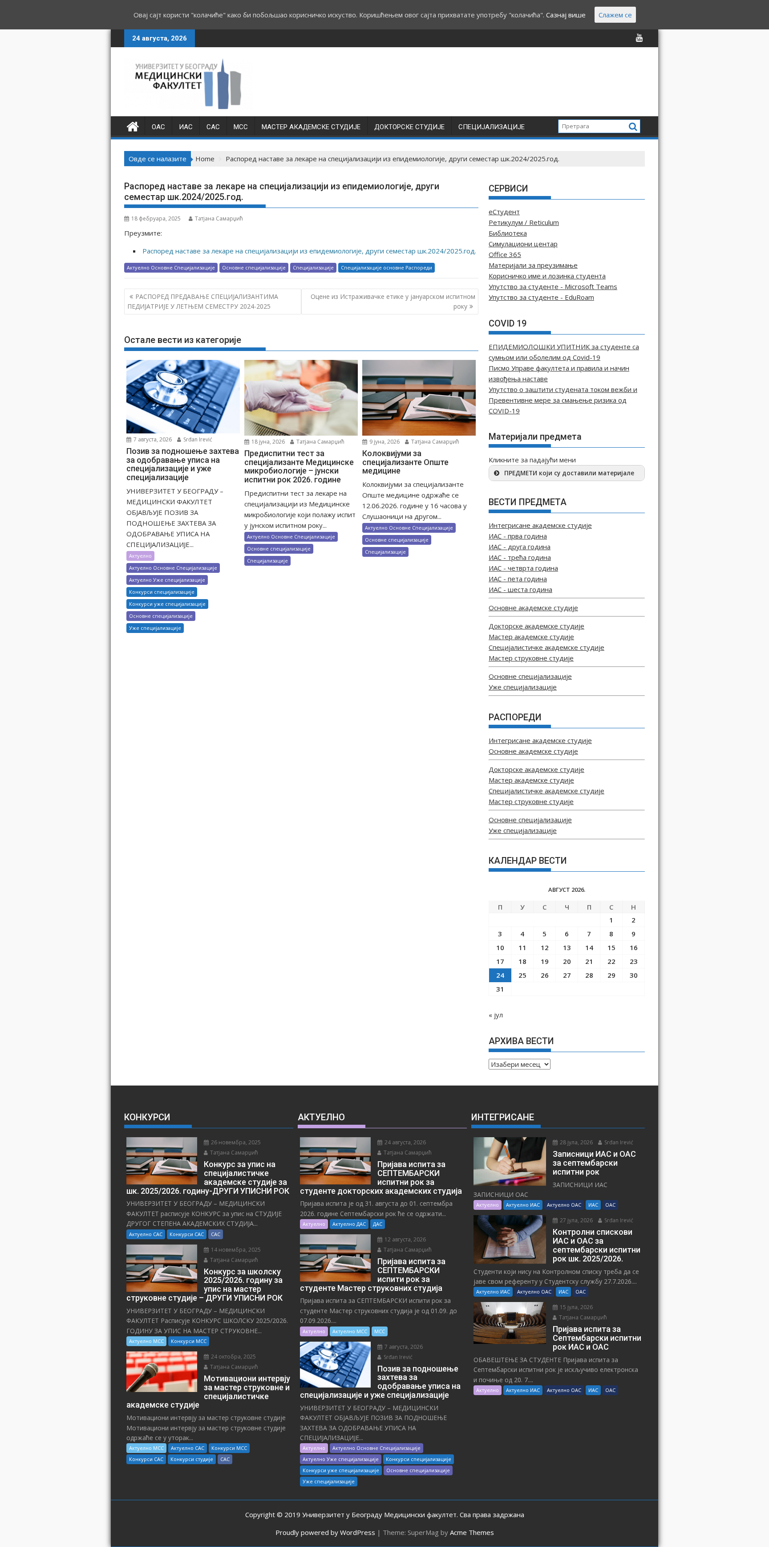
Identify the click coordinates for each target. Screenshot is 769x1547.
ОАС (158, 127)
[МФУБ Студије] (133, 125)
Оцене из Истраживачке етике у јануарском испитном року (393, 301)
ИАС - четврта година (523, 567)
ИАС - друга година (519, 546)
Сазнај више (566, 14)
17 (500, 961)
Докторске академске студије (536, 625)
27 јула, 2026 (576, 1220)
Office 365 (505, 254)
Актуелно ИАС (523, 1204)
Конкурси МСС (188, 1341)
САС (213, 127)
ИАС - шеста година (520, 589)
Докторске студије (409, 127)
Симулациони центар (523, 243)
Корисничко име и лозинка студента (547, 275)
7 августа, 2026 (152, 439)
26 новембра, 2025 (235, 1142)
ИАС (186, 127)
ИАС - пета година (518, 578)
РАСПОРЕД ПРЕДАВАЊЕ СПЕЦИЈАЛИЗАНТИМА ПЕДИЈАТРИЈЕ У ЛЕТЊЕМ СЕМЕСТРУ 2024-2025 (202, 301)
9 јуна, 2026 (384, 441)
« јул (496, 1014)
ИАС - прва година (518, 535)
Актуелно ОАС (564, 1204)
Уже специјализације (155, 628)
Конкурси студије (191, 1459)
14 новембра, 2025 (235, 1249)
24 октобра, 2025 (233, 1356)
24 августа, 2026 (404, 1142)
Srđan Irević (197, 439)
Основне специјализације (254, 267)
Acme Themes (472, 1532)
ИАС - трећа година (520, 557)
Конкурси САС (187, 1234)
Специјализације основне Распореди (386, 267)
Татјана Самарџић (219, 218)
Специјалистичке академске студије (546, 647)
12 (545, 947)
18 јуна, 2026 (267, 441)
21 (589, 961)
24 (500, 975)
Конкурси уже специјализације (167, 603)
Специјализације (491, 127)
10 (500, 947)
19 (545, 961)
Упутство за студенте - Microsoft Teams (553, 286)
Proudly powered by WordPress (325, 1532)
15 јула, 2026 (576, 1307)
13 (567, 947)
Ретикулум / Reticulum (524, 222)
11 (522, 947)
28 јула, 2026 (576, 1142)
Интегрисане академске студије (540, 525)
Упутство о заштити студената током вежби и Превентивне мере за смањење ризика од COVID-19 (563, 400)
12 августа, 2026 (404, 1239)
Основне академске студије (533, 607)
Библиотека (508, 233)
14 (589, 947)
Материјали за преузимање (533, 265)
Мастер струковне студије (531, 657)
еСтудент (504, 211)
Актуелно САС (145, 1234)
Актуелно (140, 555)
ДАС (377, 1223)
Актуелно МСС (146, 1341)
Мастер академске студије (311, 127)
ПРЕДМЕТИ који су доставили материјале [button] (569, 473)
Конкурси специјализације (161, 591)
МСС (241, 127)
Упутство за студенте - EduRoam (541, 297)
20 (567, 961)
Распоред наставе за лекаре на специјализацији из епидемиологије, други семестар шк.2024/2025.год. (309, 250)
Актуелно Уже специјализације (167, 579)
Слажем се (615, 14)
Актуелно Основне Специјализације (171, 267)
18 (522, 961)
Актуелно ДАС (349, 1223)
